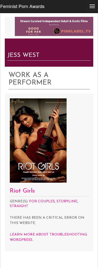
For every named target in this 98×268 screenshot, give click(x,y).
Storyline (67, 201)
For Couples (42, 201)
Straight (19, 206)
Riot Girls (22, 191)
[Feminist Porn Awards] (54, 25)
